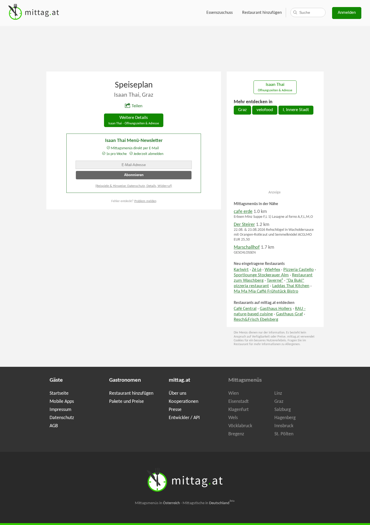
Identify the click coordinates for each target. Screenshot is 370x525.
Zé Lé (256, 270)
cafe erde (243, 211)
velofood (265, 110)
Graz (242, 110)
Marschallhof (247, 247)
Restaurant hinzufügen (262, 13)
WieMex (272, 270)
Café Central (245, 309)
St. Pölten (283, 434)
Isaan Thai (275, 87)
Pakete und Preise (126, 401)
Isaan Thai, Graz (133, 95)
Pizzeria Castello (298, 270)
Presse (175, 409)
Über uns (177, 393)
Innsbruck (283, 426)
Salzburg (282, 409)
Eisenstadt (238, 401)
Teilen (137, 106)
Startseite (59, 393)
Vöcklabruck (240, 426)
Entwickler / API (184, 418)
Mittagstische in (209, 503)
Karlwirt (241, 270)
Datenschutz (62, 418)
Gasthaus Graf (289, 314)
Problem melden (145, 201)
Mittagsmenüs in (157, 503)
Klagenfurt (238, 409)
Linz (278, 393)
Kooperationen (183, 401)
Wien (233, 393)
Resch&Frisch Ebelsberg (256, 319)
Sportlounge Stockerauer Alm (261, 275)
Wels (233, 418)
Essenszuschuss (219, 13)
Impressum (60, 409)
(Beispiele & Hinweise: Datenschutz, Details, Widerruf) (133, 186)
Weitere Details (133, 120)
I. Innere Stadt (296, 110)
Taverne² (275, 280)
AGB (54, 426)
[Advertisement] (185, 48)
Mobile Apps (62, 401)
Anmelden (347, 13)
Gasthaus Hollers (276, 309)
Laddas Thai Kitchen (290, 286)
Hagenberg (285, 418)
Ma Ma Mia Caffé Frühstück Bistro (266, 291)
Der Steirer (244, 224)
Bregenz (236, 434)
